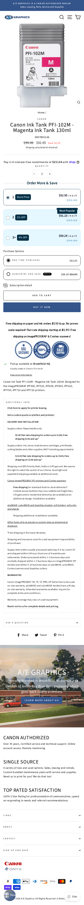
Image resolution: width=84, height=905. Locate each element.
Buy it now (42, 307)
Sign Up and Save (16, 850)
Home (41, 112)
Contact (9, 838)
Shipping (30, 147)
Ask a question (17, 622)
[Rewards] (10, 895)
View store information (21, 374)
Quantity (42, 166)
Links (7, 815)
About (7, 827)
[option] (42, 5)
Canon (42, 119)
